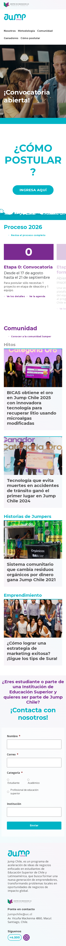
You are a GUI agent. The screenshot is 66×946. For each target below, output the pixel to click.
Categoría (15, 772)
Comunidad (45, 30)
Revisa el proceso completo (28, 235)
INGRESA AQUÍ (33, 190)
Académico (34, 783)
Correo (12, 754)
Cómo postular (30, 38)
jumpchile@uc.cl (20, 914)
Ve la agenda (37, 296)
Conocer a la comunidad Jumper (31, 336)
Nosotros (10, 30)
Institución (14, 804)
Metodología (26, 30)
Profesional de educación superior (24, 791)
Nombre (13, 736)
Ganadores (11, 38)
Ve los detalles (16, 296)
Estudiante (13, 783)
